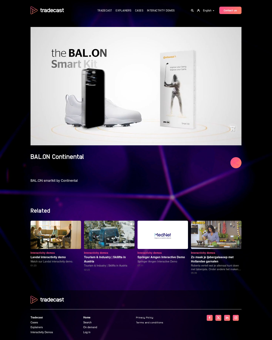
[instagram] (236, 318)
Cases (139, 10)
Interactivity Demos (161, 10)
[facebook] (210, 318)
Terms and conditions (149, 322)
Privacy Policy (144, 317)
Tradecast (104, 10)
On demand (90, 327)
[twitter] (218, 318)
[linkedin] (227, 318)
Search (87, 322)
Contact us (230, 10)
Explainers (123, 10)
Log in (86, 332)
